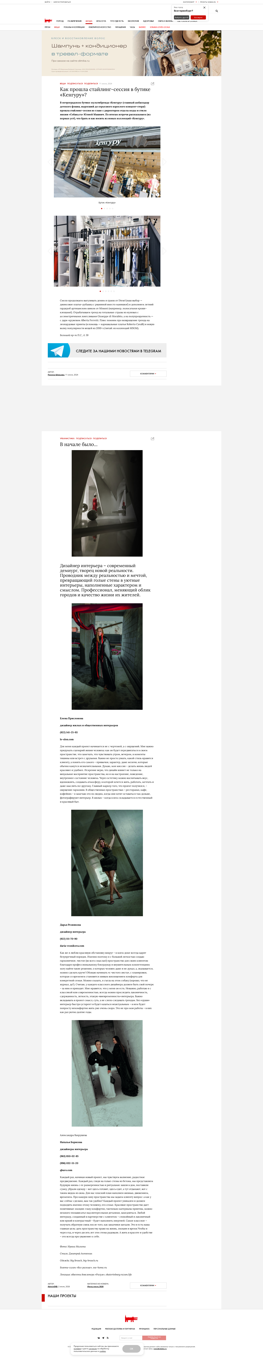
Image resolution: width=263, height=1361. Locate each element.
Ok (131, 1348)
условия (77, 1348)
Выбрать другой (181, 17)
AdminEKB (52, 1292)
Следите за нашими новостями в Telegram (118, 351)
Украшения (120, 27)
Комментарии (147, 374)
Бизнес (142, 27)
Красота (101, 21)
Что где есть (117, 21)
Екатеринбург (188, 2)
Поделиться (91, 83)
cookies (103, 1351)
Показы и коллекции (74, 27)
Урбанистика (67, 444)
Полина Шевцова (56, 374)
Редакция (96, 1329)
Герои (47, 27)
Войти (47, 2)
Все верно (198, 17)
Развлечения (74, 21)
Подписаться (75, 83)
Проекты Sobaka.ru (208, 2)
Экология (133, 21)
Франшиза (144, 1329)
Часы (132, 27)
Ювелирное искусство (100, 27)
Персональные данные (164, 1329)
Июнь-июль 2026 (95, 1292)
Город (60, 21)
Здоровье (148, 21)
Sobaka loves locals (160, 27)
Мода (89, 21)
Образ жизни (165, 21)
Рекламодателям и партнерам (120, 1329)
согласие (93, 1348)
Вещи (57, 27)
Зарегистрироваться (62, 2)
